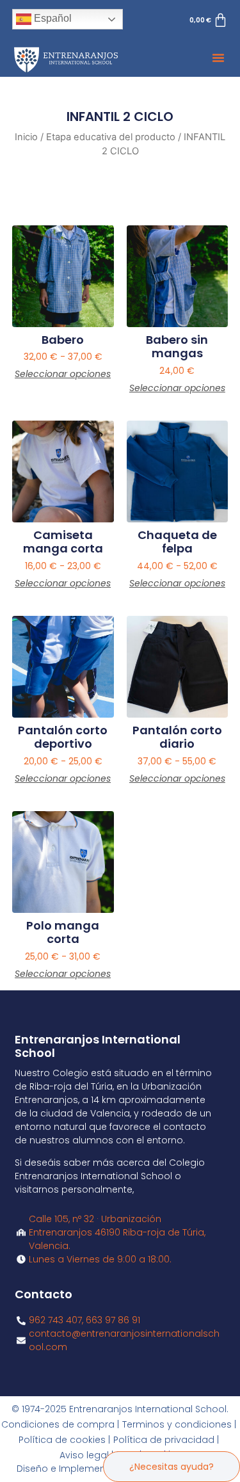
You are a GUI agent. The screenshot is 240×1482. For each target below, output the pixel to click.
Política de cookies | (64, 1439)
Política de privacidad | (166, 1439)
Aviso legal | (86, 1455)
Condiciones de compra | (60, 1424)
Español (51, 18)
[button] (218, 57)
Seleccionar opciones (63, 373)
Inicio (26, 137)
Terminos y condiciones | (179, 1424)
